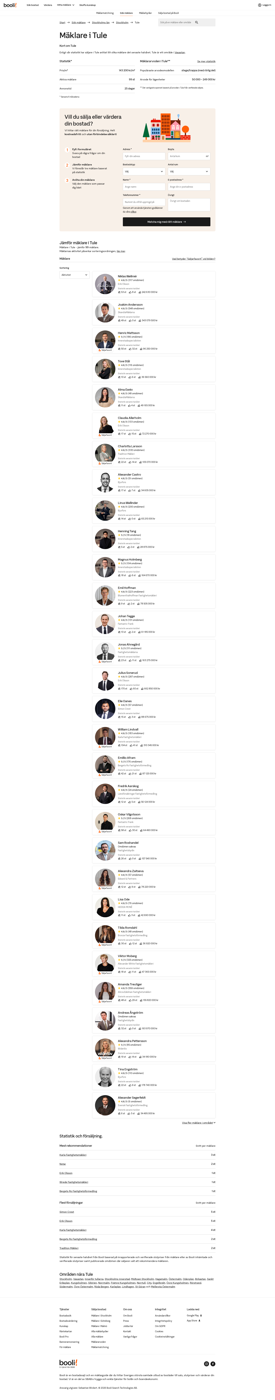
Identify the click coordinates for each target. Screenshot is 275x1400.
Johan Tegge (126, 616)
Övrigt (171, 195)
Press (126, 1320)
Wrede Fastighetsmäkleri (74, 1182)
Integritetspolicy (163, 1320)
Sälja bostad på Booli (168, 13)
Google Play (193, 1315)
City (149, 1282)
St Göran (140, 1286)
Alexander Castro (129, 474)
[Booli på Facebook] (212, 1363)
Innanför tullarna (94, 1279)
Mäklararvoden (98, 1341)
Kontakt (127, 1331)
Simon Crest (67, 1211)
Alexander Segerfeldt (132, 1097)
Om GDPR (160, 1326)
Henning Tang (127, 531)
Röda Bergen (101, 1286)
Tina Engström (128, 1069)
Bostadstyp (129, 164)
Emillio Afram (126, 758)
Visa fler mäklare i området (197, 1122)
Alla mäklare (97, 1336)
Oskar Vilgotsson (129, 814)
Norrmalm (104, 1282)
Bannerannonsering (69, 1341)
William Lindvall (128, 729)
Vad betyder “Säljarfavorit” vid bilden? (193, 258)
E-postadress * (175, 179)
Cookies (159, 1331)
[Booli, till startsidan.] (10, 5)
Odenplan (188, 1279)
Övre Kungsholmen (177, 1282)
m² (207, 156)
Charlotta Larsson (130, 446)
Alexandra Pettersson (132, 1041)
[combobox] (176, 22)
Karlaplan (115, 1286)
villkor (133, 211)
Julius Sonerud (128, 673)
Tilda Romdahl (127, 928)
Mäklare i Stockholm (101, 1315)
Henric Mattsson (129, 333)
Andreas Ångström (130, 1012)
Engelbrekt (159, 1282)
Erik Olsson (66, 1173)
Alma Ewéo (125, 389)
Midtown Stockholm (142, 1279)
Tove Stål (124, 361)
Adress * (127, 149)
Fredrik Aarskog (128, 786)
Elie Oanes (125, 701)
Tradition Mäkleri (69, 1248)
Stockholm (122, 22)
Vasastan (180, 52)
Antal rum (173, 164)
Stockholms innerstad (117, 1279)
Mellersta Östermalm (163, 1286)
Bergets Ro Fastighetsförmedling (78, 1191)
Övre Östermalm (83, 1286)
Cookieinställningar (165, 1336)
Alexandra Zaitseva (131, 871)
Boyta (171, 149)
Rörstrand (195, 1282)
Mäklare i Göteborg (100, 1320)
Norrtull (141, 1282)
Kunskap (64, 1326)
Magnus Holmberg (130, 559)
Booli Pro (64, 1336)
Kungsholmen (79, 1282)
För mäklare (65, 1347)
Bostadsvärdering (68, 1320)
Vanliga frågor (130, 1336)
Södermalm (66, 1286)
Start (62, 22)
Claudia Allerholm (129, 418)
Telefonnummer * (131, 195)
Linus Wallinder (128, 503)
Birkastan (200, 1279)
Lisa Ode (124, 899)
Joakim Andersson (130, 304)
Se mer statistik (206, 61)
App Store (192, 1320)
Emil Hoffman (127, 588)
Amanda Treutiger (130, 984)
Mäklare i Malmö (99, 1326)
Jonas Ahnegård (129, 644)
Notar (63, 1163)
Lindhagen (128, 1286)
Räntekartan (66, 1331)
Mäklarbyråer (145, 13)
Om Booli (127, 1315)
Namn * (126, 179)
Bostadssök (65, 1315)
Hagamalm (161, 1279)
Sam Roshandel (128, 843)
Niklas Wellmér (127, 276)
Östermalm (175, 1279)
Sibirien (92, 1282)
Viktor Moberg (127, 956)
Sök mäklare (126, 13)
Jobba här (128, 1326)
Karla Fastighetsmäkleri (73, 1154)
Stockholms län (101, 22)
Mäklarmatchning (105, 13)
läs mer (121, 251)
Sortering (64, 268)
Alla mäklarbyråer (99, 1331)
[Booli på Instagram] (206, 1363)
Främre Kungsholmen (123, 1282)
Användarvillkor (162, 1315)
